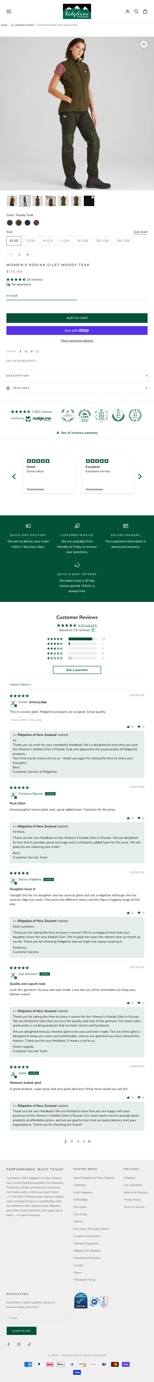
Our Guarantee (133, 1185)
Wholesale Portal (84, 1280)
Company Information (87, 1236)
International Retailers (87, 1258)
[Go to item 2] (24, 200)
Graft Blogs (80, 1200)
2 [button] (72, 1141)
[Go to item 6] (76, 200)
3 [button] (78, 1141)
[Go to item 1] (12, 200)
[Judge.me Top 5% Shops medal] (118, 415)
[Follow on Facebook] (8, 1344)
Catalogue (79, 1185)
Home (4, 25)
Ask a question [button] (77, 670)
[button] (16, 279)
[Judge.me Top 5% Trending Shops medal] (135, 415)
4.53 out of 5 (87, 625)
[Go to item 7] (89, 200)
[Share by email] (37, 351)
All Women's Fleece (22, 25)
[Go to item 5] (63, 200)
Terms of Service (134, 1207)
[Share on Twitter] (26, 351)
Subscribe (21, 1330)
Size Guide (79, 1207)
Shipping (129, 1178)
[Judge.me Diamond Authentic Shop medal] (67, 415)
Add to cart (77, 318)
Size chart (141, 232)
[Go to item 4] (50, 200)
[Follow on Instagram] (19, 1344)
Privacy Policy (132, 1200)
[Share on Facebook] (20, 351)
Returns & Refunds (136, 1192)
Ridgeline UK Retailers (87, 1251)
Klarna (77, 1272)
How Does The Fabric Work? (91, 1229)
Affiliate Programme (86, 1243)
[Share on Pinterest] (31, 351)
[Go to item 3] (37, 200)
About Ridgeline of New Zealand (93, 1178)
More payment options (77, 340)
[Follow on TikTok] (29, 1344)
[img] (19, 696)
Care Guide (80, 1214)
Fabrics (77, 1221)
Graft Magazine (82, 1192)
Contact (78, 1265)
